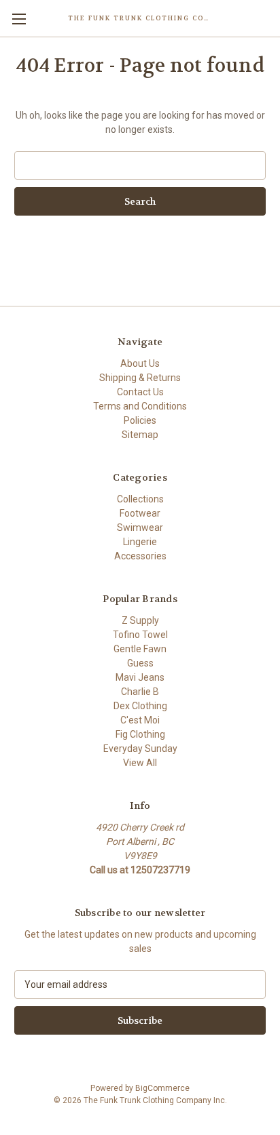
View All (140, 762)
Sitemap (140, 434)
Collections (140, 499)
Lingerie (140, 541)
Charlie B (140, 691)
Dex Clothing (140, 705)
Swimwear (140, 527)
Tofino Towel (140, 634)
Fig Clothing (140, 734)
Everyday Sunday (140, 748)
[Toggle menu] (18, 18)
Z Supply (140, 620)
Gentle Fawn (140, 648)
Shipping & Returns (140, 377)
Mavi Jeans (140, 677)
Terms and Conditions (140, 406)
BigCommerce (162, 1088)
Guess (140, 663)
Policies (140, 420)
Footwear (140, 513)
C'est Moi (140, 720)
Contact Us (140, 391)
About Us (140, 363)
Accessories (140, 556)
